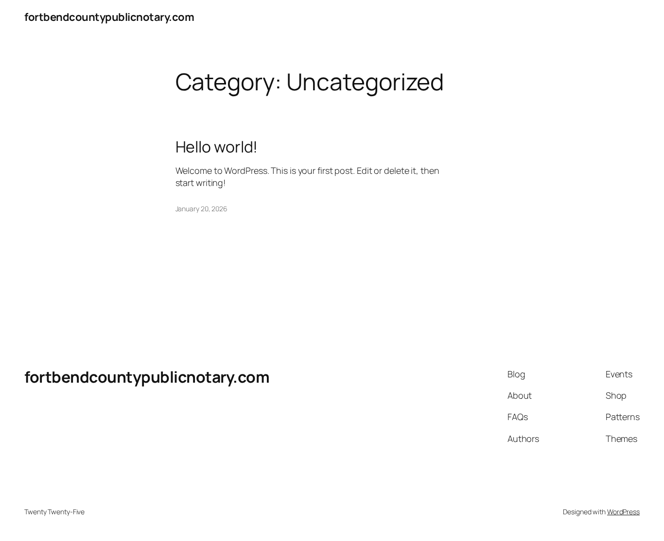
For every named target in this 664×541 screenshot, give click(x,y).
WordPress (623, 511)
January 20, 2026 (201, 208)
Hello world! (216, 146)
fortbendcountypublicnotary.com (109, 17)
